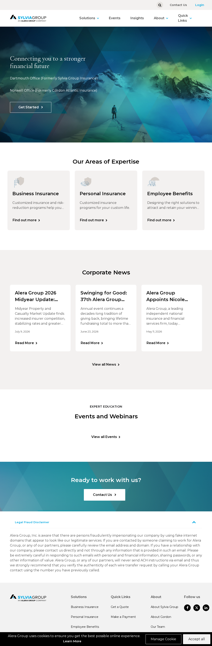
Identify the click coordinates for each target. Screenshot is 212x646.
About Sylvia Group (164, 607)
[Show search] (160, 5)
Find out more (25, 220)
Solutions (87, 18)
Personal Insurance (84, 617)
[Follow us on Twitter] (196, 607)
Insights (137, 18)
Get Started (29, 107)
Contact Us (178, 5)
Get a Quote (120, 607)
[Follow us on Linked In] (206, 607)
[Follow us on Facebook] (187, 607)
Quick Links (183, 18)
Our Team (158, 627)
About (159, 18)
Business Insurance (85, 607)
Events (114, 18)
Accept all (196, 639)
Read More (24, 343)
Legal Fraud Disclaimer (32, 522)
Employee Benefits (85, 627)
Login (199, 5)
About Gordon (161, 617)
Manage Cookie (163, 639)
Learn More (72, 641)
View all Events (104, 437)
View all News (104, 364)
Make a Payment (123, 617)
